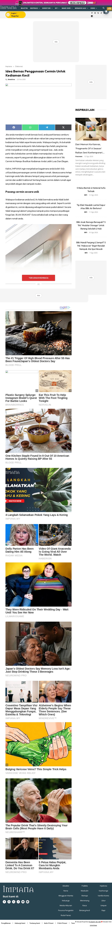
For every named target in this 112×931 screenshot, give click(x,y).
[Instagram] (95, 13)
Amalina (11, 79)
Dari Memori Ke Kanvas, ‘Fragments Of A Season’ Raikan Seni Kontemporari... (89, 148)
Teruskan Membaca (38, 278)
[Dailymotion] (92, 16)
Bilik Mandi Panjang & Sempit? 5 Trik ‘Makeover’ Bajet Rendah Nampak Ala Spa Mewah (91, 245)
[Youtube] (23, 901)
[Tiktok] (101, 13)
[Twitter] (98, 13)
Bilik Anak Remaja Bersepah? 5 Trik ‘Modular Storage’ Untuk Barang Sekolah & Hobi (91, 225)
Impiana (8, 66)
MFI (85, 195)
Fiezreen (78, 156)
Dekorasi (19, 66)
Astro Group (93, 925)
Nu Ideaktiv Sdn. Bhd (95, 922)
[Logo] (8, 7)
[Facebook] (92, 13)
